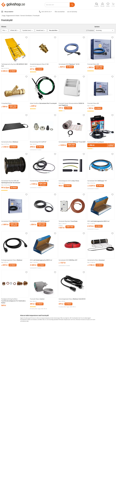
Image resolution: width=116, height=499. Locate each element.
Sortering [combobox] (99, 30)
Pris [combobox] (4, 30)
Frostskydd (36, 15)
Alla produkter (8, 11)
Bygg (3, 15)
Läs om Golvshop (72, 11)
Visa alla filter (53, 30)
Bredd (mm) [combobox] (40, 30)
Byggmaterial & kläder (12, 15)
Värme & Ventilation (26, 15)
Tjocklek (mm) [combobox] (26, 30)
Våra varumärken (60, 11)
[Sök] (72, 4)
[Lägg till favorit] (26, 37)
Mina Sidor (102, 6)
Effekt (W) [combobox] (13, 30)
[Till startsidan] (13, 5)
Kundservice (96, 6)
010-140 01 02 (46, 11)
